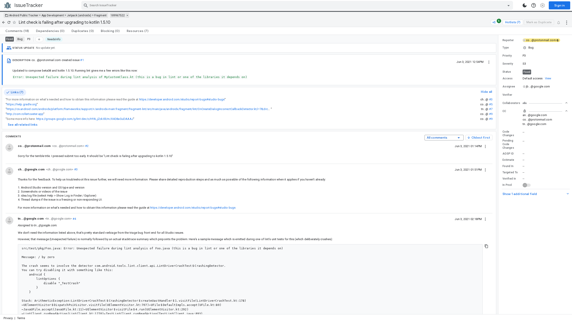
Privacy (8, 318)
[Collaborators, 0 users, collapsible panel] (545, 103)
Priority (507, 55)
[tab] (17, 31)
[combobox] (298, 5)
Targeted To (510, 172)
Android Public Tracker (23, 15)
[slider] (499, 174)
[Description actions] (488, 61)
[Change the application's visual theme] (524, 5)
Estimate (508, 159)
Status (507, 71)
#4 (74, 218)
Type (506, 47)
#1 (82, 60)
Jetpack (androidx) (79, 15)
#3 (490, 99)
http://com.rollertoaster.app (25, 114)
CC (504, 111)
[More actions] (566, 22)
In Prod (507, 184)
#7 (490, 109)
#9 (490, 114)
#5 (490, 104)
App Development (53, 15)
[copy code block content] (486, 246)
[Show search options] (508, 5)
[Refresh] (9, 22)
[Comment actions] (485, 146)
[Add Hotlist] (39, 39)
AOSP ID (508, 153)
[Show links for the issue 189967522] (127, 15)
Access (508, 78)
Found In (508, 166)
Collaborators (511, 103)
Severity (508, 63)
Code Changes (508, 133)
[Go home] (3, 22)
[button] (535, 47)
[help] (533, 5)
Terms (21, 318)
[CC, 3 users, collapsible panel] (545, 111)
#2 (86, 146)
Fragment (100, 15)
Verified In (509, 178)
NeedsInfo (54, 39)
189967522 (118, 15)
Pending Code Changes (508, 144)
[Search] (85, 5)
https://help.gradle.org (22, 104)
